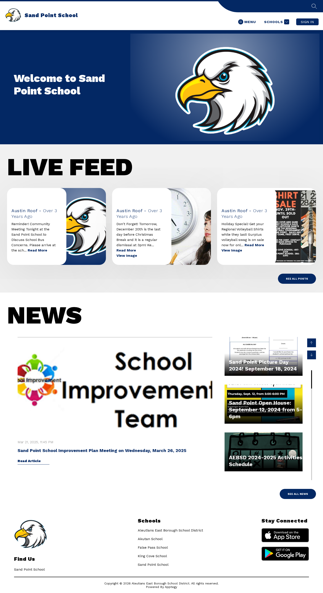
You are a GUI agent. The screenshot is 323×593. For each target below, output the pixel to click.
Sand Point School (153, 564)
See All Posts (297, 278)
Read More (37, 250)
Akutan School (150, 539)
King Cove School (152, 556)
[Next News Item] (311, 355)
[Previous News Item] (311, 342)
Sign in (307, 22)
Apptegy (171, 587)
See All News (298, 493)
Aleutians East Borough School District (170, 530)
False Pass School (153, 547)
